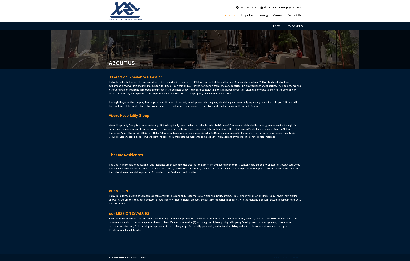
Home (276, 26)
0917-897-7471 (249, 7)
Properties (247, 15)
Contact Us (294, 15)
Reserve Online (294, 26)
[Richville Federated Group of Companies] (125, 11)
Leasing (263, 15)
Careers (277, 15)
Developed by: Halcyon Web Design (287, 257)
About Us (229, 15)
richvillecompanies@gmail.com (282, 7)
